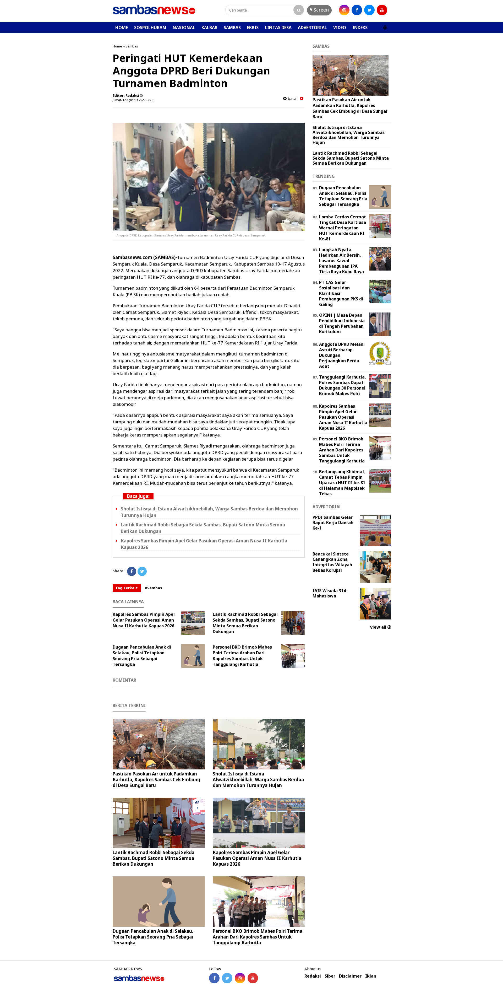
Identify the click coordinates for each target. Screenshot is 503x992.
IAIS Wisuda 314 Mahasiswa (329, 593)
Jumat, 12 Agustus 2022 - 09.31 (134, 100)
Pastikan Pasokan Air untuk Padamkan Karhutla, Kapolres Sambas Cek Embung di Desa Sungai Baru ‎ (156, 779)
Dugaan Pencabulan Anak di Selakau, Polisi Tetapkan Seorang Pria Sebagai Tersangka (142, 655)
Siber (330, 976)
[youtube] (382, 10)
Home (117, 46)
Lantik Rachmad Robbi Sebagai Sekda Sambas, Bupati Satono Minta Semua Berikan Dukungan (245, 622)
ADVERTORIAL (312, 27)
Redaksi (312, 976)
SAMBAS (232, 27)
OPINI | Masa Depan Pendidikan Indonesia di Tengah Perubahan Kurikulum (342, 323)
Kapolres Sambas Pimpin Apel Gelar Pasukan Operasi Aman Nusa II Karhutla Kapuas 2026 (144, 620)
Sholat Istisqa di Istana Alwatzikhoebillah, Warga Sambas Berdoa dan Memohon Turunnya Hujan (258, 779)
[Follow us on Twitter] (227, 978)
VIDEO (339, 27)
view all (378, 627)
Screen (320, 10)
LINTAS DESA (278, 27)
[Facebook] (131, 571)
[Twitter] (142, 571)
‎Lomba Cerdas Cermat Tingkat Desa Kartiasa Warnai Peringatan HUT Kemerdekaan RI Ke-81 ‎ (342, 227)
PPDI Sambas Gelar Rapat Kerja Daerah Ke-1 (333, 522)
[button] (385, 25)
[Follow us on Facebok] (214, 978)
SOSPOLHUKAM (150, 27)
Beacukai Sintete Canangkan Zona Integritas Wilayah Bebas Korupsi (332, 562)
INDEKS (360, 27)
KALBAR (209, 27)
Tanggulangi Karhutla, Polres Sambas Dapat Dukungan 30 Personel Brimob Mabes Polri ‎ (342, 385)
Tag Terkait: (126, 587)
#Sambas (153, 587)
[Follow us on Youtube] (253, 978)
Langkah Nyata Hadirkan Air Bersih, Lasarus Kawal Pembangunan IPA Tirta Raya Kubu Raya (341, 260)
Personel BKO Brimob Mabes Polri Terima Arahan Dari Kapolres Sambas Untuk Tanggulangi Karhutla (242, 655)
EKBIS (253, 27)
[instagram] (344, 10)
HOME (121, 27)
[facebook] (357, 10)
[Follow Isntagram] (240, 978)
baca (291, 98)
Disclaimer (350, 976)
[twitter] (369, 10)
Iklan (370, 976)
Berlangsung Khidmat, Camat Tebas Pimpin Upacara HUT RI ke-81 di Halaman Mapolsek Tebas (342, 482)
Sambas (131, 46)
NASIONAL (184, 27)
